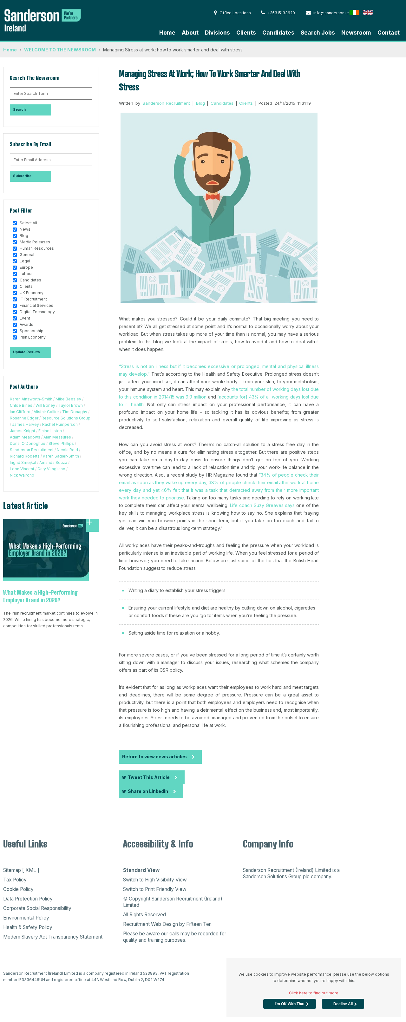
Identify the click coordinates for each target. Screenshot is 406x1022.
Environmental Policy (26, 918)
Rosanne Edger (24, 418)
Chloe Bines (21, 405)
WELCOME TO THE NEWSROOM (60, 49)
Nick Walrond (22, 475)
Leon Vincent (22, 468)
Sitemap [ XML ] (21, 870)
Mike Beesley (68, 399)
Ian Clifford (20, 411)
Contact (388, 32)
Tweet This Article (149, 777)
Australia (394, 12)
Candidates (278, 32)
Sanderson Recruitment (32, 449)
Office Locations (235, 12)
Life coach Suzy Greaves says (262, 505)
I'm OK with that (289, 1004)
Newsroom (356, 32)
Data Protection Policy (28, 899)
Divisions (217, 32)
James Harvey (25, 424)
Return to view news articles (154, 756)
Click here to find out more (313, 993)
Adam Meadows (25, 437)
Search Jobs (318, 32)
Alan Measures (57, 437)
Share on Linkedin (148, 791)
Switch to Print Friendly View (155, 889)
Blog (200, 103)
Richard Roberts (25, 456)
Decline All (343, 1004)
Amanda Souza (53, 462)
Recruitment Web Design (150, 924)
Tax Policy (15, 880)
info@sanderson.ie (331, 12)
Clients (246, 32)
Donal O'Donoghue (27, 443)
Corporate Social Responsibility (37, 908)
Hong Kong (381, 12)
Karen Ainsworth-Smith (31, 399)
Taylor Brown (70, 405)
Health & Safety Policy (27, 927)
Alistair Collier (46, 411)
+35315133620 (281, 12)
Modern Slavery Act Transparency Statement (52, 937)
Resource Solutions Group (66, 418)
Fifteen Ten (199, 924)
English (368, 12)
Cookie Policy (18, 889)
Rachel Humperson (60, 424)
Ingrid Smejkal (23, 462)
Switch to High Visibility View (155, 880)
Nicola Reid (67, 449)
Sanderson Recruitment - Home (50, 19)
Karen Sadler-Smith (61, 456)
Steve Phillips (61, 443)
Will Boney (45, 405)
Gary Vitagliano (51, 468)
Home (167, 32)
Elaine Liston (50, 430)
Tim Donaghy (74, 411)
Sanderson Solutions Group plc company (287, 877)
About (190, 32)
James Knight (22, 430)
